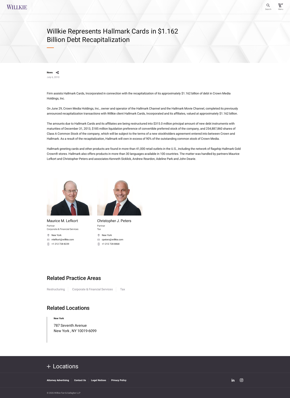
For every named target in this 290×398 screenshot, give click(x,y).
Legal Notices (98, 380)
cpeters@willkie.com (112, 239)
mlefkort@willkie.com (63, 239)
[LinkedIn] (232, 380)
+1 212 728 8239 (60, 244)
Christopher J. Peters (114, 221)
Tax (122, 289)
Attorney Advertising (58, 380)
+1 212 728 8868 (110, 244)
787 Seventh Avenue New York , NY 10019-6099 (75, 328)
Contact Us (80, 380)
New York (56, 235)
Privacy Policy (118, 380)
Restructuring (56, 289)
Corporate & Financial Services (92, 289)
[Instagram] (241, 380)
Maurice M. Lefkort (62, 221)
